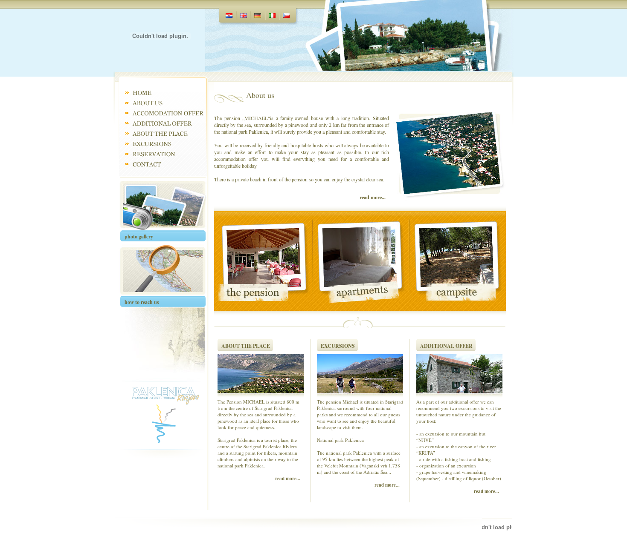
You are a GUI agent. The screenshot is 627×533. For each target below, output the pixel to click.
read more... (372, 197)
